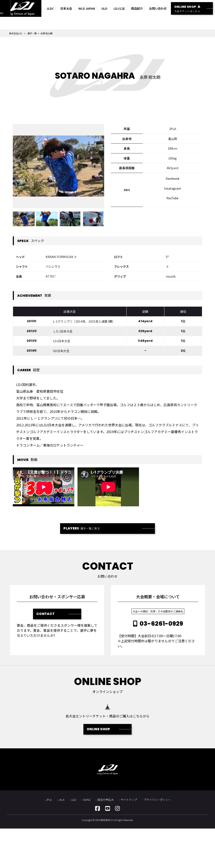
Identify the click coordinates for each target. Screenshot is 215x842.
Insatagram (172, 188)
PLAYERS (81, 528)
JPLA (49, 800)
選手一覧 (32, 33)
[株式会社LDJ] (20, 8)
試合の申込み (105, 800)
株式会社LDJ (15, 33)
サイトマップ (129, 800)
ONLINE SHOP (98, 729)
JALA (61, 800)
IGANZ (87, 800)
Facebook (172, 178)
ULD (73, 800)
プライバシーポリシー (157, 800)
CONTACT (45, 613)
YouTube (172, 198)
